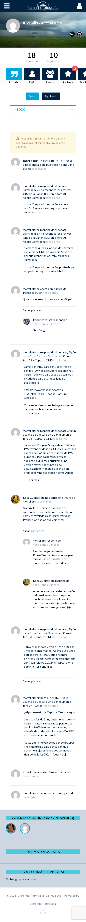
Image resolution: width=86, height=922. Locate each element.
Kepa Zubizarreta (34, 497)
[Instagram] (79, 34)
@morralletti (30, 508)
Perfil (32, 82)
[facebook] (43, 911)
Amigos (50, 82)
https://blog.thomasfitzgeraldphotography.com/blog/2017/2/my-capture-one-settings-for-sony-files (49, 662)
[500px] (72, 34)
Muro (32, 96)
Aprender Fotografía (43, 903)
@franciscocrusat (34, 299)
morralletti (31, 160)
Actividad (14, 82)
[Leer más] (33, 413)
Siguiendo (69, 76)
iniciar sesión (43, 138)
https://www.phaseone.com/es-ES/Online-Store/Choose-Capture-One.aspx (46, 393)
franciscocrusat (32, 292)
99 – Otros (35, 705)
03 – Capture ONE (40, 360)
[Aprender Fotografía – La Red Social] (43, 6)
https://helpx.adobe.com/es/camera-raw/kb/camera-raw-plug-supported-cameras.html (47, 208)
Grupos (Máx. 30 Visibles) (43, 872)
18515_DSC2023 (61, 160)
